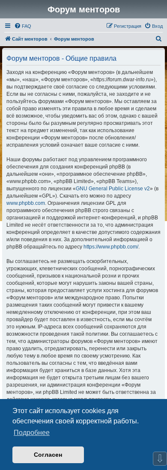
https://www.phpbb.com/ (111, 247)
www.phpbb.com (25, 203)
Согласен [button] (48, 454)
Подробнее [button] (32, 432)
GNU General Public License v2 (113, 189)
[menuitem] (22, 26)
